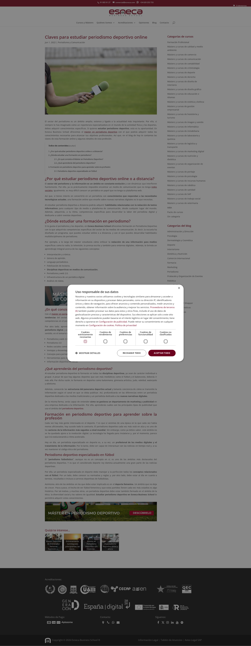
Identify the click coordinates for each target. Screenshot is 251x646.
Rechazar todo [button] (132, 353)
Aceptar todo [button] (162, 353)
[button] (87, 353)
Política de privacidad (126, 325)
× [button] (179, 288)
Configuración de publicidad (113, 321)
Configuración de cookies (101, 325)
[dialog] (125, 323)
